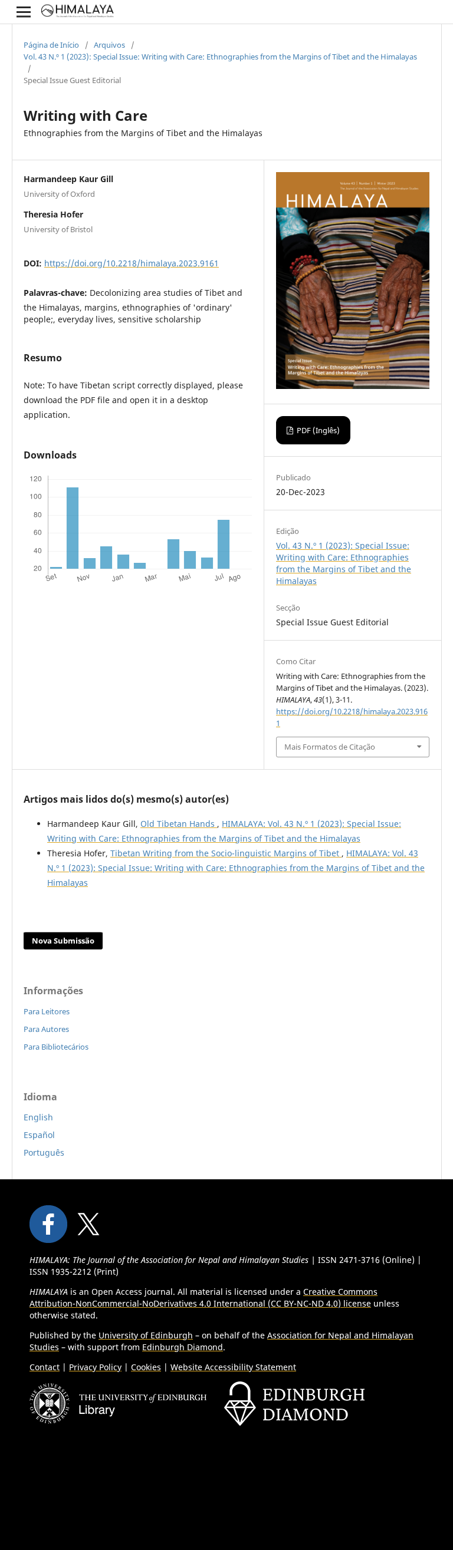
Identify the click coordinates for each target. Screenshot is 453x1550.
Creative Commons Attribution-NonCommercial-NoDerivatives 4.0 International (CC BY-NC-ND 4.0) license (203, 1297)
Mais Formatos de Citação (329, 746)
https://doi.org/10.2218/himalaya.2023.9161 (131, 263)
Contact (44, 1367)
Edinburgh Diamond (182, 1347)
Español (39, 1134)
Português (44, 1152)
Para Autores (46, 1029)
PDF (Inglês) (317, 430)
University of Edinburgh (146, 1335)
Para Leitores (47, 1011)
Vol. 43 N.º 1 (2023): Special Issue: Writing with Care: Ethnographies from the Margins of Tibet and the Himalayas (220, 56)
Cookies (146, 1367)
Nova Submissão (63, 940)
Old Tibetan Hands (178, 823)
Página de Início (51, 44)
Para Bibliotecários (56, 1046)
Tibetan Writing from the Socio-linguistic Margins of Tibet (226, 853)
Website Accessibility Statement (233, 1367)
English (38, 1117)
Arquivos (109, 44)
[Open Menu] (23, 12)
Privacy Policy (95, 1367)
